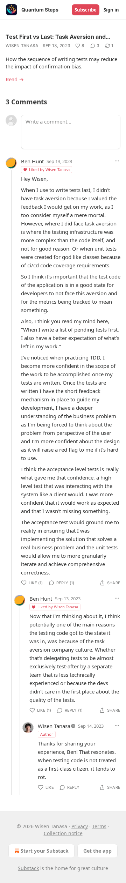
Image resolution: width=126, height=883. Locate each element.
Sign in (111, 10)
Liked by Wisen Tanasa (49, 169)
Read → (15, 79)
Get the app (97, 850)
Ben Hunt (32, 161)
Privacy (79, 826)
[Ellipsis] (116, 160)
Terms (99, 826)
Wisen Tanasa (22, 45)
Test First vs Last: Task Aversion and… (58, 36)
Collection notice (63, 833)
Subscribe (86, 10)
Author (46, 734)
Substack (28, 868)
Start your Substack (45, 850)
